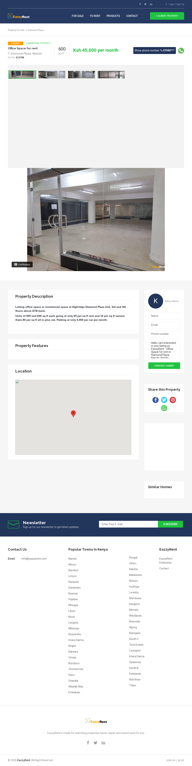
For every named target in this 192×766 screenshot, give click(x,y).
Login (171, 4)
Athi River (135, 679)
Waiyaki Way (75, 686)
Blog (181, 760)
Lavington (135, 650)
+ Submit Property (167, 15)
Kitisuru (133, 580)
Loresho (134, 592)
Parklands (135, 673)
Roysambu (74, 634)
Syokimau (135, 662)
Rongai (133, 557)
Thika (132, 685)
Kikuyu (72, 564)
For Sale (78, 15)
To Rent (95, 15)
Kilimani (133, 609)
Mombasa (135, 598)
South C (134, 638)
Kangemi (134, 604)
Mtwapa (73, 605)
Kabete (133, 569)
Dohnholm (74, 587)
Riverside (134, 621)
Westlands (135, 615)
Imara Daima (76, 640)
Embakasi (74, 692)
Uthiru (132, 563)
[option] (22, 74)
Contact (132, 15)
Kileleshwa (135, 574)
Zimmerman (75, 669)
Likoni (71, 610)
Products (113, 15)
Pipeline (73, 599)
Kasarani (73, 581)
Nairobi (72, 558)
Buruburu (74, 663)
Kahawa (73, 651)
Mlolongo (73, 628)
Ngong (133, 627)
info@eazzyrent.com (34, 558)
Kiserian (73, 593)
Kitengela (134, 633)
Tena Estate (136, 644)
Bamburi (73, 570)
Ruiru (71, 674)
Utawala (73, 680)
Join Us (170, 760)
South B (134, 667)
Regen (72, 645)
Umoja (72, 657)
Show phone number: (155, 50)
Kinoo (71, 616)
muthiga (134, 586)
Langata (73, 622)
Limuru (72, 576)
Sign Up (180, 4)
